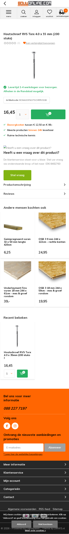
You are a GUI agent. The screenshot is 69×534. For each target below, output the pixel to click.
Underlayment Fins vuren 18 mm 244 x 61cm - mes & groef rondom (15, 292)
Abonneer (54, 447)
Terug (4, 3)
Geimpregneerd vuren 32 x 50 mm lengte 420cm (17, 241)
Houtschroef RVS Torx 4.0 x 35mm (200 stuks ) (17, 355)
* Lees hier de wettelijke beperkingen (23, 454)
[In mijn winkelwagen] (22, 374)
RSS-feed (44, 509)
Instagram (15, 426)
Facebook (7, 426)
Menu (8, 16)
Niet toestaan (45, 524)
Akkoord (21, 524)
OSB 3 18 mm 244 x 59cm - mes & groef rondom (50, 290)
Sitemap (58, 509)
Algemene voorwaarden (22, 509)
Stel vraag (17, 175)
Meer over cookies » (35, 530)
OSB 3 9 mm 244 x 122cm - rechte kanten (52, 240)
